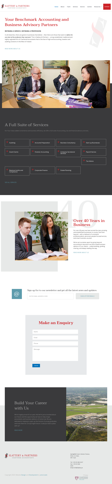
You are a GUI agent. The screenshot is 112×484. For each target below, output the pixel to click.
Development (33, 475)
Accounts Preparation (42, 143)
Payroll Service (91, 152)
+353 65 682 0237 (77, 462)
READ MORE (59, 97)
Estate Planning (65, 170)
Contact (106, 6)
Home (56, 7)
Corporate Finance (41, 170)
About (62, 7)
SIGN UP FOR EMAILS (87, 296)
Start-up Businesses (93, 143)
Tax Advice (90, 161)
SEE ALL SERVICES (11, 182)
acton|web (43, 475)
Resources (97, 7)
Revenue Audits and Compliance (16, 171)
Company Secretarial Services (67, 152)
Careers (89, 7)
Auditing (12, 143)
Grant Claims (13, 152)
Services (75, 7)
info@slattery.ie (78, 468)
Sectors (82, 7)
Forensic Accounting (42, 152)
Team (68, 7)
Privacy (85, 475)
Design (23, 475)
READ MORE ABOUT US (12, 49)
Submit (36, 365)
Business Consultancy (67, 143)
